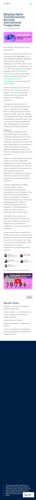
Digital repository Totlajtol (13, 320)
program (16, 93)
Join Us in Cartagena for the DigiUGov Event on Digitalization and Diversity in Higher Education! (17, 332)
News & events (15, 28)
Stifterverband (9, 84)
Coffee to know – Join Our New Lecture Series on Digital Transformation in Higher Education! (17, 314)
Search (29, 297)
